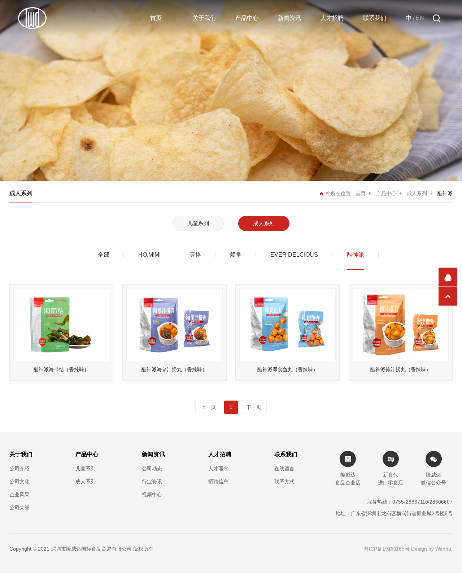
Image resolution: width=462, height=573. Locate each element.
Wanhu (443, 549)
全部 (103, 255)
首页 (156, 18)
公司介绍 (19, 468)
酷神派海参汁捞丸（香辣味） (174, 369)
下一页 (253, 407)
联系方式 (284, 481)
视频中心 (152, 494)
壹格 (195, 255)
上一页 (208, 407)
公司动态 (152, 468)
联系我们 (374, 18)
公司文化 (19, 481)
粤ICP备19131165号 (387, 549)
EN (420, 18)
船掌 (235, 255)
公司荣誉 (19, 507)
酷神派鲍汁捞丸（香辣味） (400, 369)
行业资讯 (152, 481)
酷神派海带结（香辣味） (61, 369)
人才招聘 (332, 18)
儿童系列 (198, 223)
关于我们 (204, 18)
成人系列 (417, 193)
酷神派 (355, 255)
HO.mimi (149, 255)
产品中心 (246, 18)
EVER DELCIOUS (294, 255)
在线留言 (284, 468)
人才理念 (218, 468)
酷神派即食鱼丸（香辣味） (287, 369)
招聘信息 (218, 481)
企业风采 (19, 494)
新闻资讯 (289, 18)
